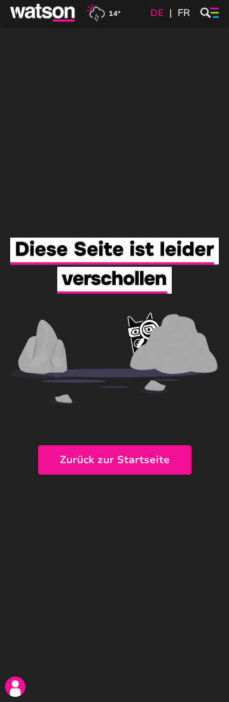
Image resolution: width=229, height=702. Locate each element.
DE (157, 12)
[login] (15, 687)
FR (183, 12)
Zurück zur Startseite (115, 460)
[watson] (43, 13)
